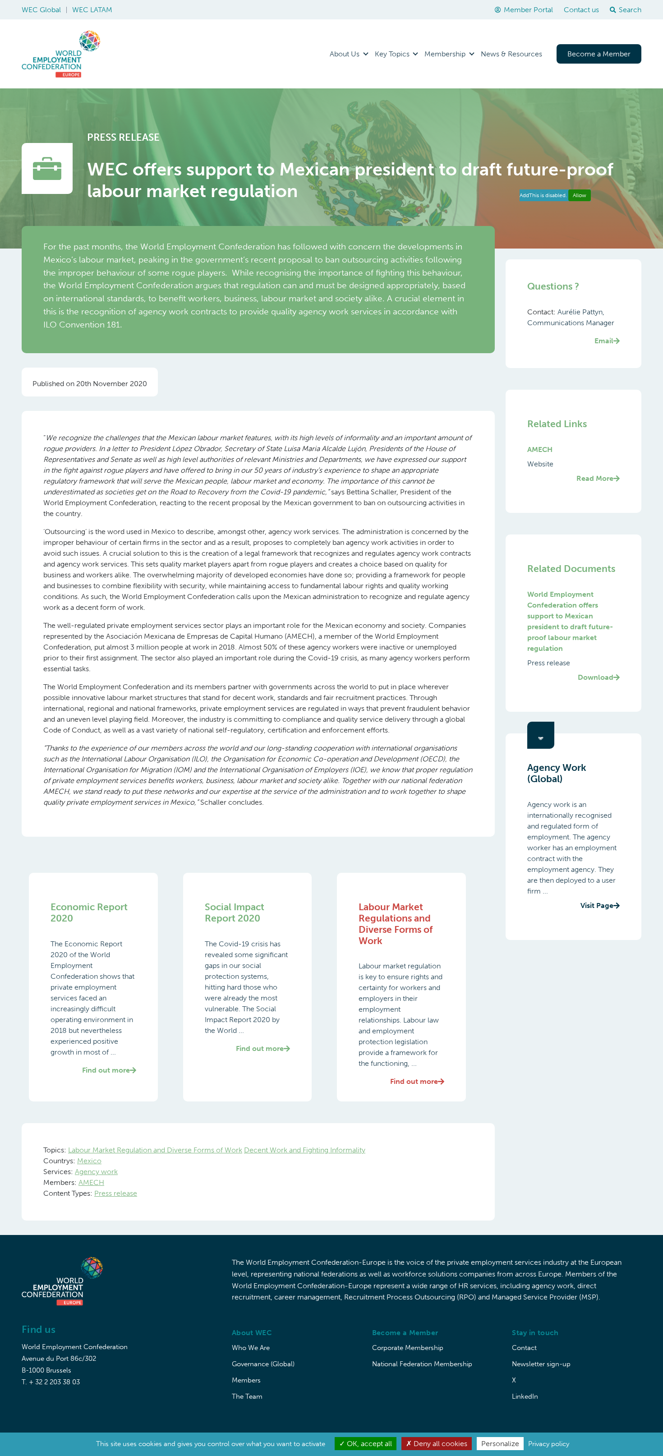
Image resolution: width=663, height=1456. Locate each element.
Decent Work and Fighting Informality (304, 1150)
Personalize (500, 1443)
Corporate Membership (407, 1348)
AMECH (91, 1182)
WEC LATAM (92, 9)
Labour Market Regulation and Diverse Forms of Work (155, 1150)
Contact (524, 1348)
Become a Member (599, 54)
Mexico (89, 1161)
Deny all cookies (439, 1443)
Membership (444, 54)
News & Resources (511, 54)
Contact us (581, 9)
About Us (344, 54)
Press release (115, 1193)
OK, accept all (368, 1443)
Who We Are (251, 1348)
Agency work (96, 1171)
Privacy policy (548, 1444)
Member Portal (528, 9)
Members (246, 1380)
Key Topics (392, 54)
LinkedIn (525, 1396)
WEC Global (41, 9)
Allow (579, 195)
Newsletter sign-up (541, 1364)
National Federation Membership (422, 1364)
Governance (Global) (263, 1364)
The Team (247, 1396)
